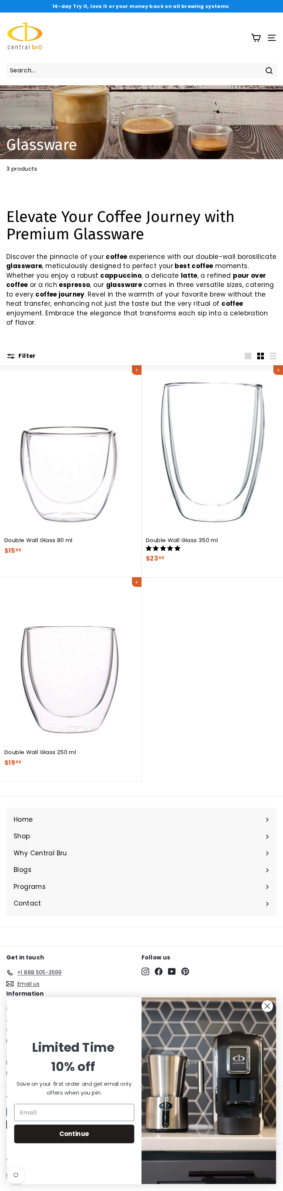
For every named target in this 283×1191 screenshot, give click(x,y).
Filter (26, 356)
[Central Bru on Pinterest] (185, 971)
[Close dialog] (267, 1006)
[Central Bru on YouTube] (172, 971)
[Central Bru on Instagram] (145, 971)
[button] (164, 548)
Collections (44, 127)
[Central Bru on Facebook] (159, 971)
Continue (74, 1133)
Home (14, 127)
